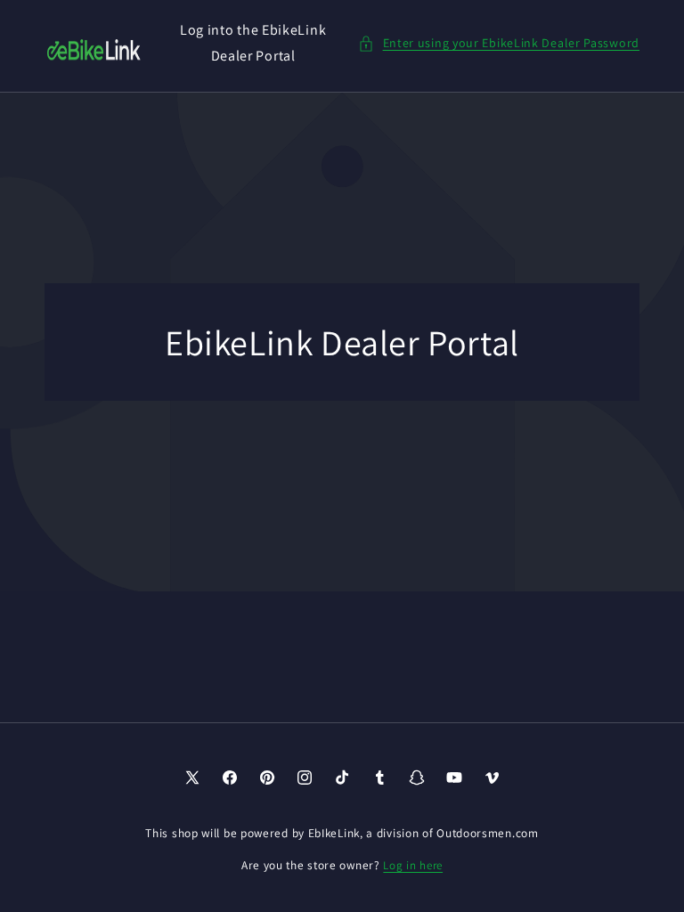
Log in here (413, 865)
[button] (498, 43)
